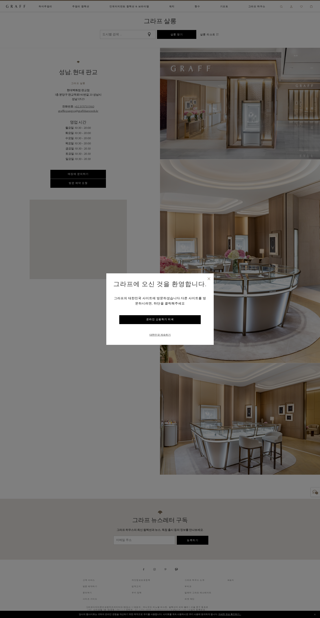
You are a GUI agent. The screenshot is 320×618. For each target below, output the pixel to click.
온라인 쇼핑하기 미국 (160, 319)
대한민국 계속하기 (160, 335)
